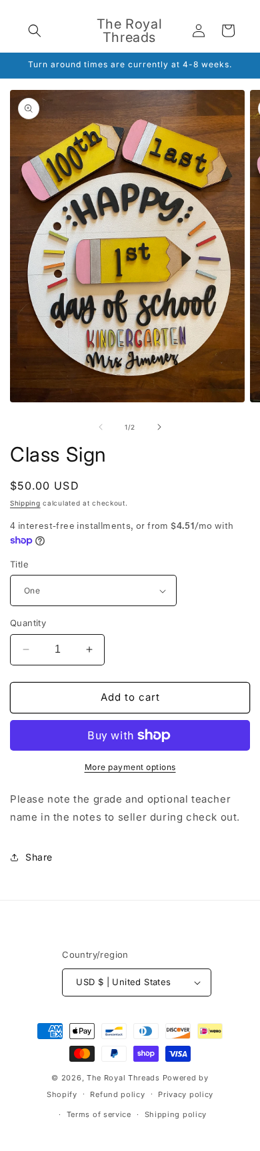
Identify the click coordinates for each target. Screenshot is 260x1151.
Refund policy (117, 1094)
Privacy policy (185, 1094)
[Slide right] (159, 427)
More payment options (130, 767)
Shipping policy (176, 1114)
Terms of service (99, 1114)
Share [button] (39, 857)
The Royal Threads (123, 1077)
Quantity (28, 622)
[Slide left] (100, 427)
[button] (34, 30)
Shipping (25, 503)
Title (19, 564)
